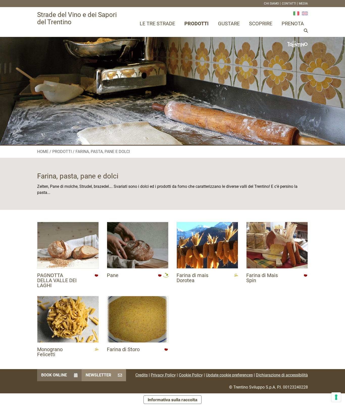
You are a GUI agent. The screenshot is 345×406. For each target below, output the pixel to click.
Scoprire (260, 23)
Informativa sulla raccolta (172, 399)
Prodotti (196, 23)
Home (42, 151)
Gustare (229, 23)
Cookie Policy (191, 375)
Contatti (289, 3)
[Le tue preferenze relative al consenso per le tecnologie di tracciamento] (336, 397)
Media (303, 3)
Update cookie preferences (229, 375)
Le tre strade (157, 23)
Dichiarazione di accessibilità (282, 375)
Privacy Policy (163, 375)
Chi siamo (271, 3)
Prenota (293, 23)
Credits (141, 375)
